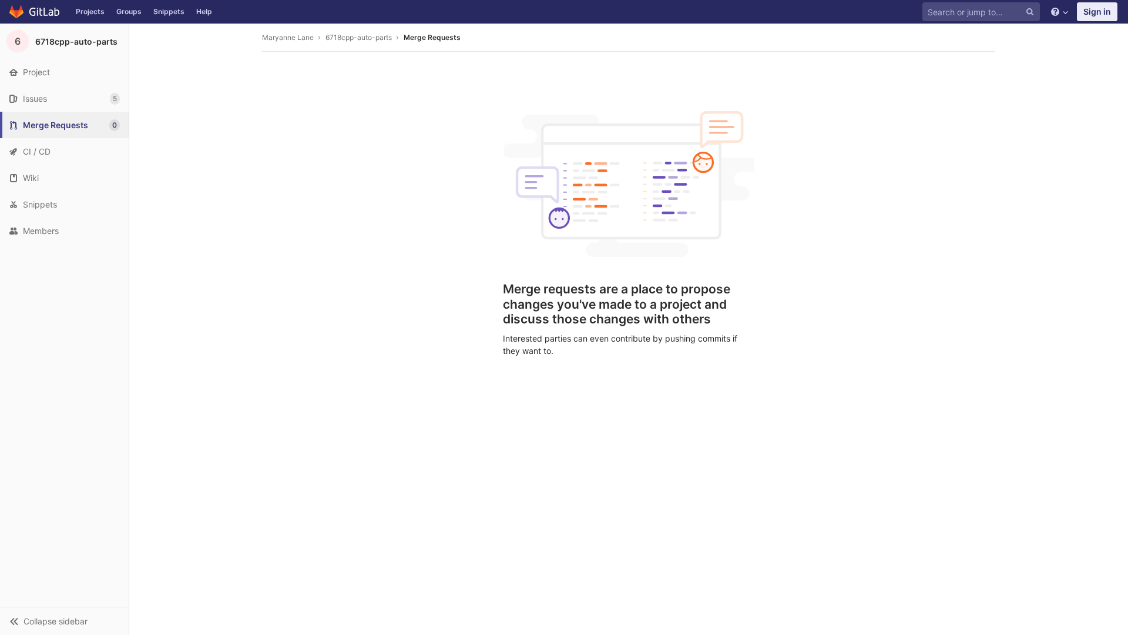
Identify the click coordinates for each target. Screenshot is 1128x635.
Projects (90, 11)
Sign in (1097, 11)
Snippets (168, 11)
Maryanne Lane (288, 37)
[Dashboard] (35, 12)
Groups (129, 11)
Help (204, 11)
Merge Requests (432, 37)
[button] (64, 621)
